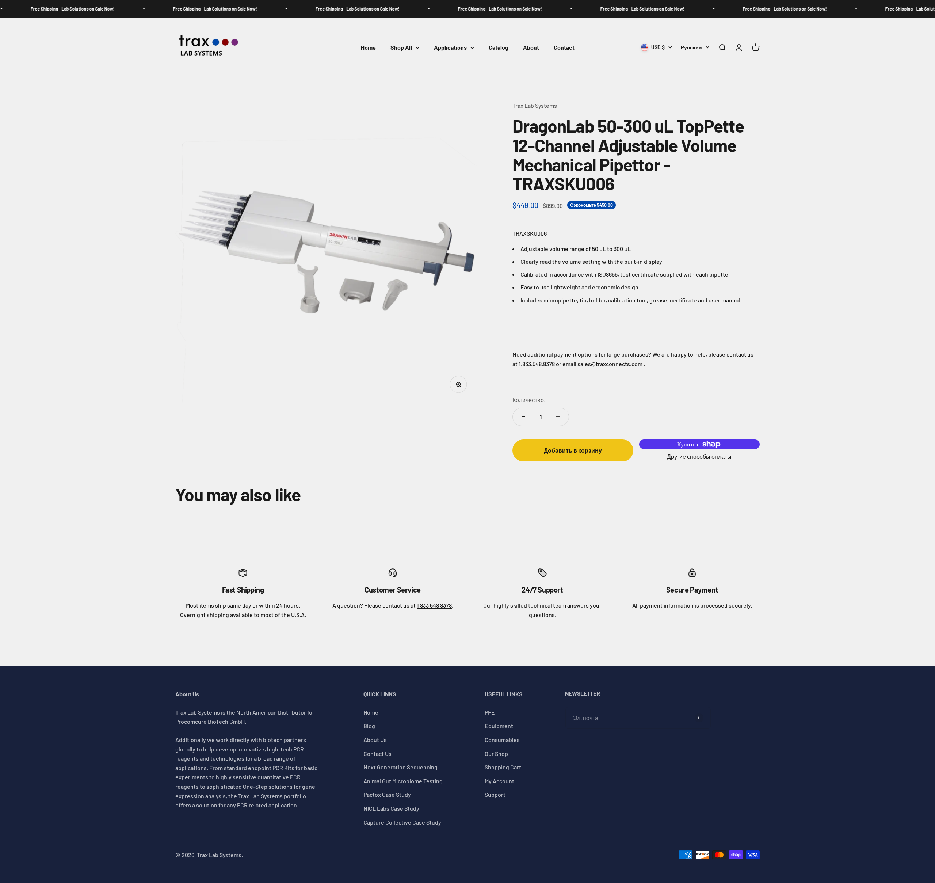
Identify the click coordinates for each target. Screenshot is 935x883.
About (531, 47)
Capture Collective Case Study (402, 822)
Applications (450, 47)
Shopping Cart (503, 767)
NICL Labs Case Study (391, 808)
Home (368, 47)
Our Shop (496, 753)
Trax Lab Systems (534, 105)
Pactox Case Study (387, 794)
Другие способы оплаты (699, 456)
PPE (490, 712)
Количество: (529, 399)
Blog (369, 725)
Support (495, 794)
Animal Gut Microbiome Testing (403, 780)
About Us (375, 739)
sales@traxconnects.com (609, 363)
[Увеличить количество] (558, 417)
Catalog (498, 47)
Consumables (502, 739)
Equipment (499, 725)
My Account (499, 780)
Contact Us (377, 753)
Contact (564, 47)
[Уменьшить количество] (523, 417)
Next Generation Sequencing (400, 767)
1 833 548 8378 (434, 605)
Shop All (401, 47)
